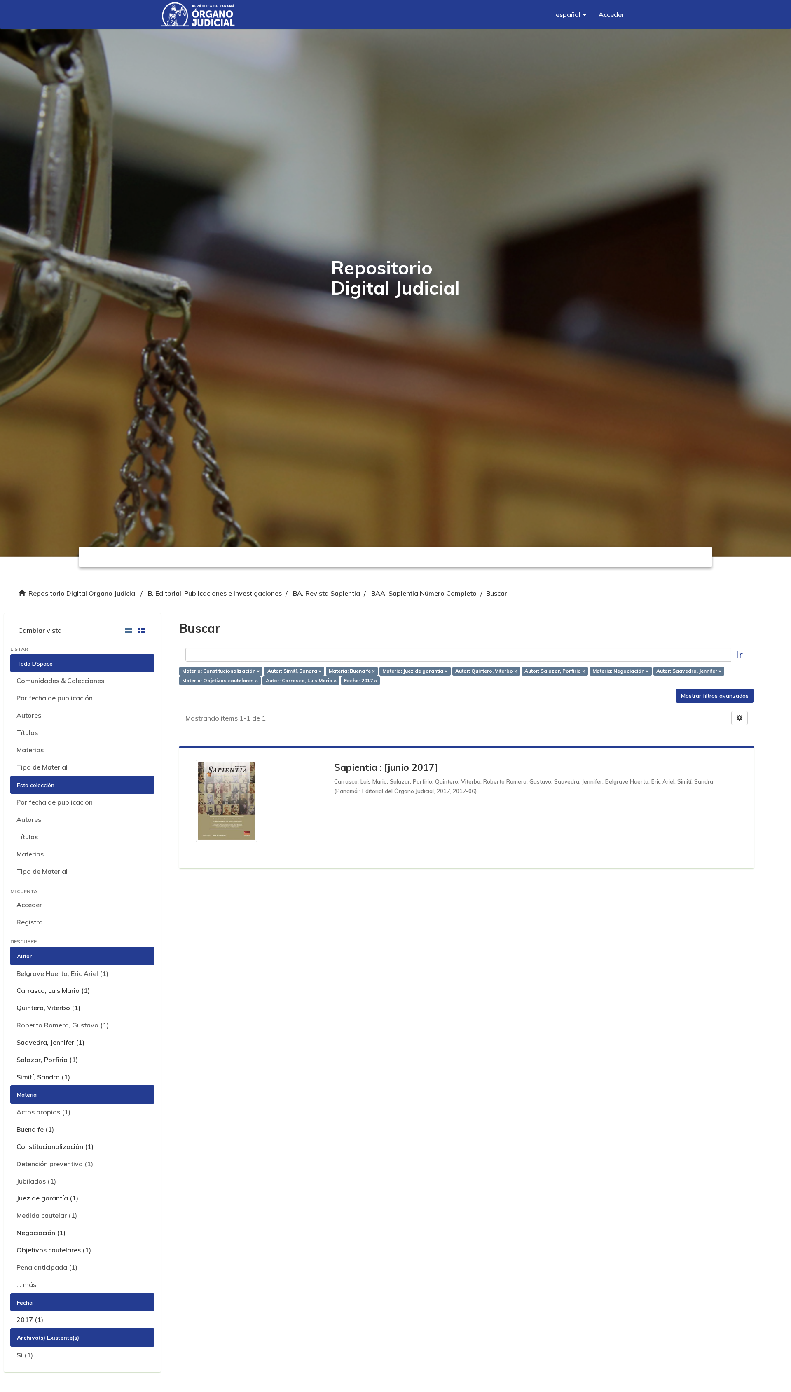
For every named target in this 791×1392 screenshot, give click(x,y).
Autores (28, 715)
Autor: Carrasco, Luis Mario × (301, 680)
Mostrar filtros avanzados (715, 696)
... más (26, 1284)
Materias (30, 750)
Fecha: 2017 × (360, 680)
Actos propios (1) (43, 1112)
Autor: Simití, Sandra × (294, 671)
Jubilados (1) (36, 1181)
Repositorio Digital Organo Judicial (82, 593)
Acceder (29, 905)
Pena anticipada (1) (46, 1267)
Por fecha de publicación (54, 698)
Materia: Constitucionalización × (221, 671)
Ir (739, 654)
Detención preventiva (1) (54, 1164)
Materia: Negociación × (620, 671)
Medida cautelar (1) (46, 1215)
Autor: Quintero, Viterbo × (486, 671)
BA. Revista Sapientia (326, 593)
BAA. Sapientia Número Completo (424, 593)
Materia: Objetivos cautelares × (220, 680)
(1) (24, 1355)
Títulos (27, 732)
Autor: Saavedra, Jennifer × (688, 671)
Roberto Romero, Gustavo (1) (62, 1025)
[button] (571, 14)
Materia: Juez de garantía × (414, 671)
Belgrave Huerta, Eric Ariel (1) (62, 973)
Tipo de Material (42, 767)
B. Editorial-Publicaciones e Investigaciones (215, 593)
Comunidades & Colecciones (60, 680)
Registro (29, 922)
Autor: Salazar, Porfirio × (554, 671)
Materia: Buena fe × (352, 671)
